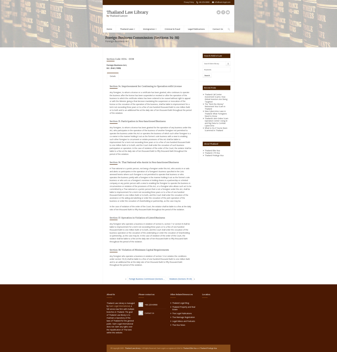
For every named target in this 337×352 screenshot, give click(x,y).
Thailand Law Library (127, 12)
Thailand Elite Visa (212, 150)
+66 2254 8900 (151, 304)
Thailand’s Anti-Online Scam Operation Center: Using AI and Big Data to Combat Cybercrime (216, 122)
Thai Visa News (178, 325)
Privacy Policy (189, 2)
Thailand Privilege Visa (214, 155)
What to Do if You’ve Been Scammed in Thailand (216, 129)
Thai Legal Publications (182, 313)
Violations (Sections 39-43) (180, 279)
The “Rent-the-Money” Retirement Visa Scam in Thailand (215, 106)
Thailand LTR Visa (212, 153)
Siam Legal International (119, 306)
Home (109, 29)
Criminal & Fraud (172, 29)
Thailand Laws (124, 29)
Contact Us (218, 29)
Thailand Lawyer (119, 15)
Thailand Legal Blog (180, 303)
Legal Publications (196, 29)
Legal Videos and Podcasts (183, 321)
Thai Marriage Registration (183, 317)
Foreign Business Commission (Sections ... (147, 279)
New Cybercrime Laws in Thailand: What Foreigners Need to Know (216, 113)
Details (113, 76)
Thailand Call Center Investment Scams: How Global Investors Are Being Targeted (216, 98)
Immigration (147, 29)
